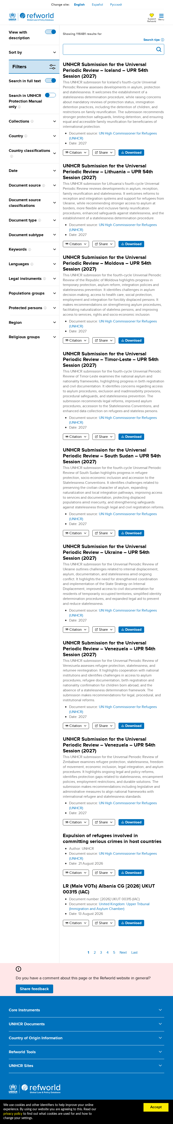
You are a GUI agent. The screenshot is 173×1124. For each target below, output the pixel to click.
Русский (116, 4)
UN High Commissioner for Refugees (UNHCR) (113, 136)
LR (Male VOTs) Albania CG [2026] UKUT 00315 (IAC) (109, 889)
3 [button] (101, 952)
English (79, 4)
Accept (156, 1107)
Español (97, 4)
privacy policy (12, 1113)
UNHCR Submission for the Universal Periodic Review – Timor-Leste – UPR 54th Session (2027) (111, 359)
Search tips (151, 40)
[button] (39, 52)
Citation (75, 152)
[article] (113, 391)
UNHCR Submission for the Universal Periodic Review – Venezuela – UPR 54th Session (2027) (109, 648)
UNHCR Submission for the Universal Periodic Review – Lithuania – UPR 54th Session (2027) (108, 171)
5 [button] (114, 952)
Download (133, 152)
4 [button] (108, 952)
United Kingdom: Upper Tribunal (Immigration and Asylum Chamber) (109, 906)
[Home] (31, 17)
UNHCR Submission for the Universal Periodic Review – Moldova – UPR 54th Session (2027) (107, 263)
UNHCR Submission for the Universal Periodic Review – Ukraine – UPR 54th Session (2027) (106, 552)
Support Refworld (151, 20)
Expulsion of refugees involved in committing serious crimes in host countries (112, 838)
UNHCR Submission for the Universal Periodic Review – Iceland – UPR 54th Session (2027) (105, 70)
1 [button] (89, 953)
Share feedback (34, 989)
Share (103, 152)
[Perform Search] (158, 49)
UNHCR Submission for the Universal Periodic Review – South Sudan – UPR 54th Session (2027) (112, 455)
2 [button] (95, 952)
